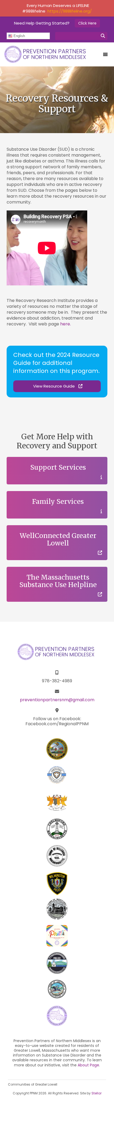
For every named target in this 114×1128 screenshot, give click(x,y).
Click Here (87, 23)
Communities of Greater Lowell (32, 1084)
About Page (88, 1065)
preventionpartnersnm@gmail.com (57, 700)
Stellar (96, 1093)
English (18, 36)
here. (65, 324)
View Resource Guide (54, 386)
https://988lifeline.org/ (69, 11)
